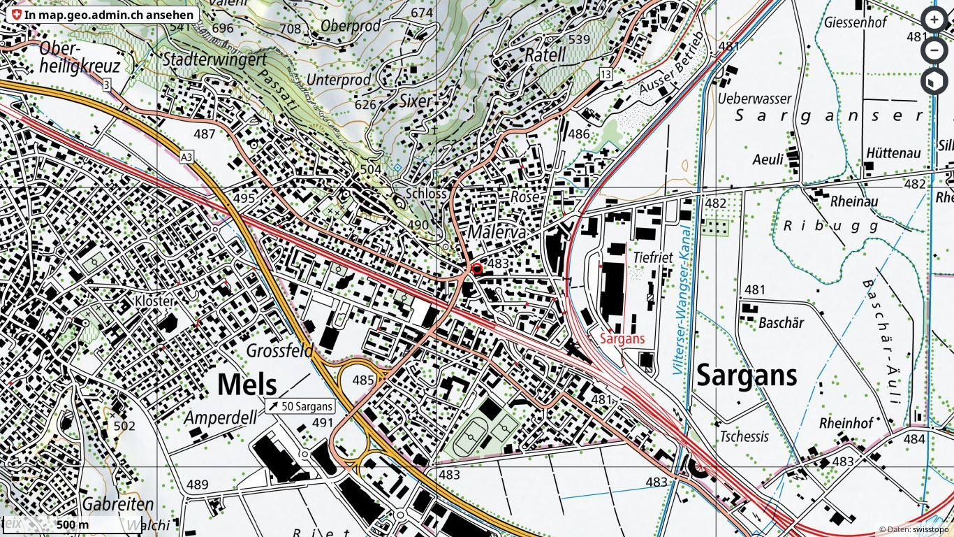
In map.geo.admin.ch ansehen (108, 14)
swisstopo (931, 529)
